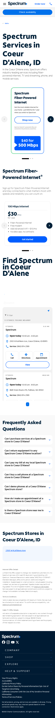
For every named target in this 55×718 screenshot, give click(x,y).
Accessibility (7, 681)
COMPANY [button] (12, 650)
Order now (40, 3)
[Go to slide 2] (30, 158)
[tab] (27, 650)
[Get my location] (48, 310)
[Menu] (4, 3)
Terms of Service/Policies (12, 697)
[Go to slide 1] (25, 158)
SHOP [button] (9, 657)
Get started (27, 239)
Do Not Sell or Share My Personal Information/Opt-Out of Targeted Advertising (25, 687)
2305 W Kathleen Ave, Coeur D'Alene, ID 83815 (28, 341)
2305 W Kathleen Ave (16, 550)
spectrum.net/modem (41, 587)
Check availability (27, 12)
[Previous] (4, 119)
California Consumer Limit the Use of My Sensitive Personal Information (25, 693)
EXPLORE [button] (12, 664)
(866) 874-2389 (19, 346)
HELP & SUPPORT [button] (17, 671)
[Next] (51, 119)
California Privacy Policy (11, 683)
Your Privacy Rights (10, 678)
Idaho (6, 23)
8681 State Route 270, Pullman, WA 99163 (26, 390)
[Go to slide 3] (32, 158)
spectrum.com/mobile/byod (12, 605)
